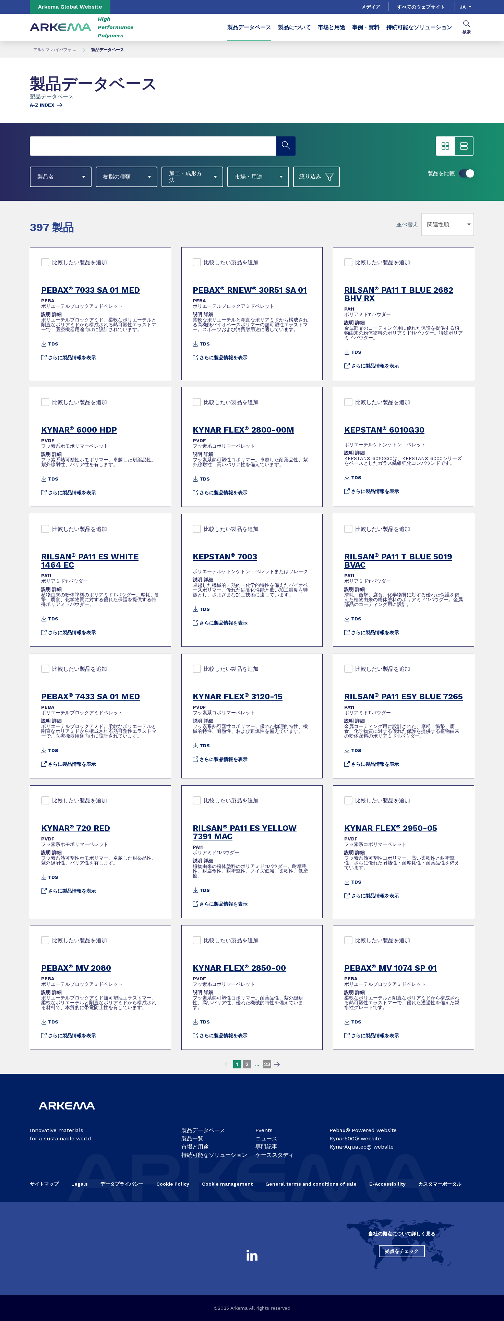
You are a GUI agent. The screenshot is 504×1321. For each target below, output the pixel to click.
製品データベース (249, 27)
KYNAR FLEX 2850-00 (239, 968)
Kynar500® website (355, 1138)
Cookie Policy (172, 1184)
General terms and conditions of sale (311, 1184)
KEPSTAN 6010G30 (384, 430)
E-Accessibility (387, 1184)
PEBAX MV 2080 (76, 968)
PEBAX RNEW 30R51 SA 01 (250, 290)
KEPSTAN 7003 (225, 556)
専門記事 (266, 1146)
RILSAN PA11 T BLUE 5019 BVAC (398, 561)
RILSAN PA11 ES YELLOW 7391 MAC (245, 832)
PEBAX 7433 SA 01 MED (90, 696)
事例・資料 (366, 27)
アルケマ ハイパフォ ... (54, 49)
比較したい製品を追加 (79, 262)
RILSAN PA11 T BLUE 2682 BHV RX (398, 294)
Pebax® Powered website (363, 1130)
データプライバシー (122, 1184)
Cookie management (227, 1184)
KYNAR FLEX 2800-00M (243, 430)
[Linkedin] (252, 1255)
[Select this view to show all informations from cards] (463, 146)
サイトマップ (44, 1184)
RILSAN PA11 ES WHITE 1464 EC (90, 561)
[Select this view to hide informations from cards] (445, 146)
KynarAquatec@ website (361, 1146)
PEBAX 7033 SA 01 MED (90, 290)
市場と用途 (331, 27)
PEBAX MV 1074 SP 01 (390, 968)
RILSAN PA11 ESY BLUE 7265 (403, 696)
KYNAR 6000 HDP (79, 430)
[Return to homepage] (61, 27)
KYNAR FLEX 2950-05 (390, 828)
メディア (371, 6)
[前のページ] (227, 1064)
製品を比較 (441, 173)
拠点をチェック (402, 1251)
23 (267, 1064)
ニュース (266, 1138)
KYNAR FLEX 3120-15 (238, 696)
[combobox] (429, 224)
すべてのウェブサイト (421, 7)
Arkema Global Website (70, 6)
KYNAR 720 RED (75, 828)
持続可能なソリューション (419, 27)
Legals (79, 1184)
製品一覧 (192, 1138)
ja (463, 7)
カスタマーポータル (439, 1184)
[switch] (466, 173)
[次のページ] (277, 1064)
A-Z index (42, 105)
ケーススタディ (274, 1155)
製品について (294, 27)
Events (264, 1130)
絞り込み (310, 176)
